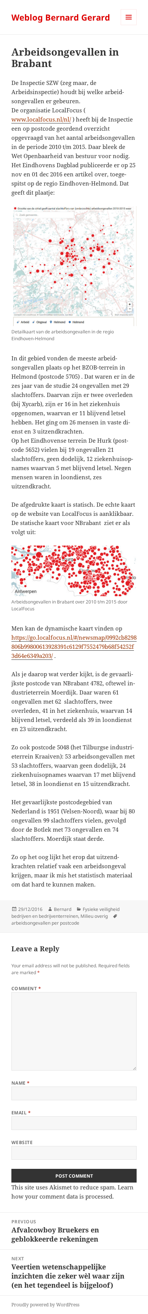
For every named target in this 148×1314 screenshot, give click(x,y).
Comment (26, 988)
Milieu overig (94, 916)
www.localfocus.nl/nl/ (41, 119)
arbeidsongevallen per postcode (45, 923)
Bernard (62, 909)
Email (21, 1112)
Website (22, 1142)
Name (20, 1083)
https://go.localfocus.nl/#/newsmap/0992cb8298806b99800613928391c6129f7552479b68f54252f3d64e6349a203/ (74, 646)
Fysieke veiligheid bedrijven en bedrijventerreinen (65, 912)
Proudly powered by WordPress (45, 1304)
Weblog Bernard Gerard (60, 17)
